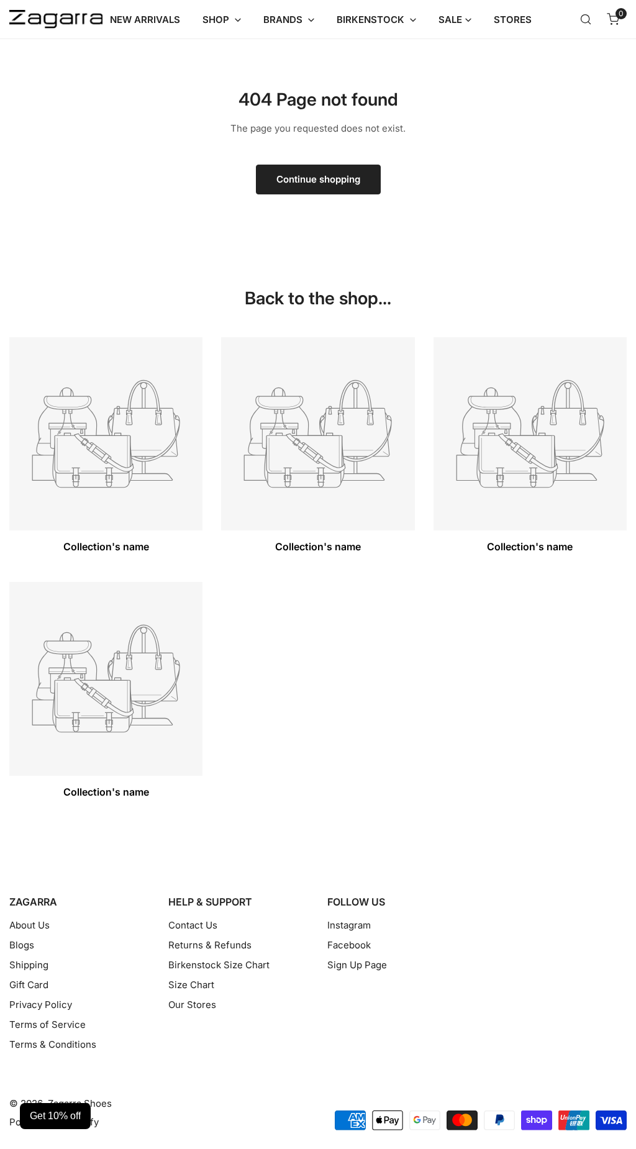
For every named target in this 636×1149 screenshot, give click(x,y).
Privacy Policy (40, 1004)
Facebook (349, 945)
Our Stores (192, 1004)
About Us (29, 925)
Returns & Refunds (210, 945)
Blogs (21, 945)
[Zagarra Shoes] (55, 19)
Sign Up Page (357, 965)
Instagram (349, 925)
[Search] (585, 19)
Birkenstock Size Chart (219, 965)
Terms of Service (47, 1024)
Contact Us (192, 925)
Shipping (28, 965)
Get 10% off (55, 1115)
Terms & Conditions (52, 1044)
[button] (613, 19)
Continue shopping (318, 179)
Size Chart (191, 985)
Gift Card (28, 985)
